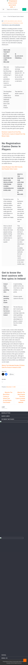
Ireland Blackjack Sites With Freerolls (12, 167)
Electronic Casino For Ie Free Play (11, 132)
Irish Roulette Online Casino (9, 169)
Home (4, 16)
